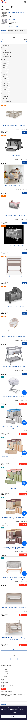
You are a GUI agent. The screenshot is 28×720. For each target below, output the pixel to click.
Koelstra (5, 83)
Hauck (5, 74)
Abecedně (3, 33)
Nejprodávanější (22, 30)
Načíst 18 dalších (14, 649)
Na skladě (6, 45)
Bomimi (5, 65)
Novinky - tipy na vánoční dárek (7, 685)
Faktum (5, 71)
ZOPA (5, 98)
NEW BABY (5, 93)
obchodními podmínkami (10, 703)
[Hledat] (18, 1)
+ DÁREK (5, 54)
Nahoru (15, 659)
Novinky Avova (3, 679)
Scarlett (5, 96)
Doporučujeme (7, 56)
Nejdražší (16, 30)
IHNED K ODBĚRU (7, 52)
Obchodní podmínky (4, 671)
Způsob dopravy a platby (5, 668)
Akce (5, 47)
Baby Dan (5, 62)
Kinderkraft (6, 82)
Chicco (5, 76)
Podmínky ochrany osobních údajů (7, 673)
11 (16, 653)
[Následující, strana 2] (14, 653)
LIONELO (5, 85)
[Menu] (25, 1)
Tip (4, 50)
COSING (5, 69)
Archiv (3, 688)
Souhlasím (13, 717)
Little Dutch (6, 87)
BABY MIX (5, 63)
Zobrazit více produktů (13, 26)
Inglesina (5, 78)
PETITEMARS (6, 95)
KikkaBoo (5, 80)
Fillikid (5, 72)
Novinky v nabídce (4, 682)
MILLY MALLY (6, 91)
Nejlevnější (10, 30)
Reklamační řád (4, 669)
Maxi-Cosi (5, 89)
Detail (24, 132)
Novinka (5, 49)
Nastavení (13, 712)
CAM (4, 67)
